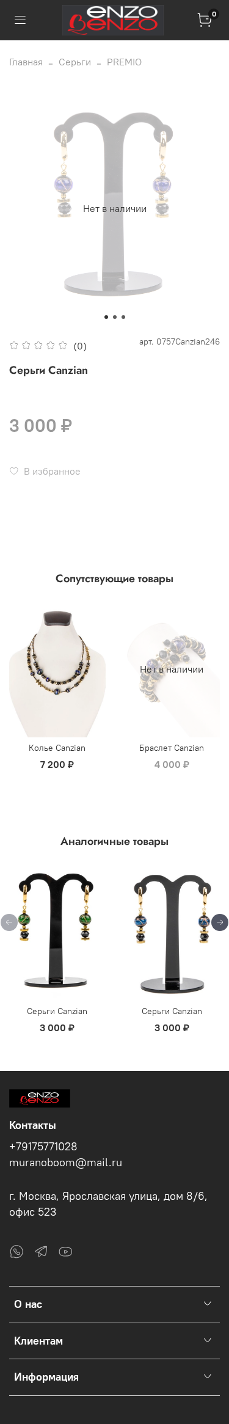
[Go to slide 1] (106, 317)
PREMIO (124, 62)
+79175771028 (43, 1146)
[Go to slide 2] (115, 317)
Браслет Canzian (171, 747)
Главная (26, 62)
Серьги (75, 62)
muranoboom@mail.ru (65, 1162)
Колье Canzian (57, 747)
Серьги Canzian (57, 1011)
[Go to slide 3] (123, 317)
